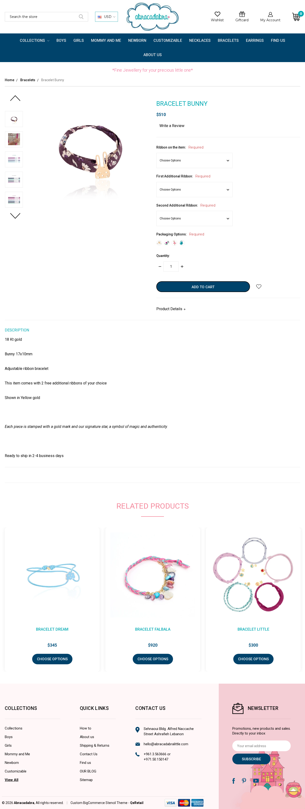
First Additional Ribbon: (183, 176)
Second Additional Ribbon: (185, 205)
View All (11, 780)
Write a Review (171, 125)
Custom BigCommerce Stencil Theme (99, 803)
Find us (85, 763)
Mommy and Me (106, 40)
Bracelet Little (253, 629)
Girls (78, 40)
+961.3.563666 (155, 754)
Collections (33, 40)
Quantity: (163, 256)
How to (85, 728)
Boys (61, 40)
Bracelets (228, 40)
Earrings (255, 40)
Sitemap (86, 780)
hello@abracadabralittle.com (166, 744)
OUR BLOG (88, 771)
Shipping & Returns (94, 745)
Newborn (137, 40)
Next (15, 218)
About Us (152, 55)
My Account (270, 20)
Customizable (167, 40)
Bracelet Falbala (152, 629)
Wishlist (217, 20)
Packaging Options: (180, 234)
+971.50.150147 (156, 759)
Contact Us (88, 754)
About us (87, 737)
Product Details (169, 309)
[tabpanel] (152, 599)
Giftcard (242, 20)
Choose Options (52, 659)
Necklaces (200, 40)
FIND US (278, 40)
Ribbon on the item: (179, 147)
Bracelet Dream (52, 629)
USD (107, 17)
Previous (15, 100)
